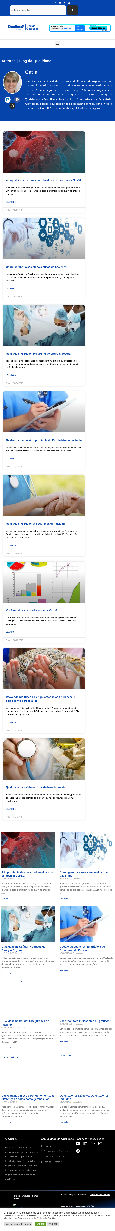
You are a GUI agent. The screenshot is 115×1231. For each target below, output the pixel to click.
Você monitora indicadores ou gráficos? (31, 610)
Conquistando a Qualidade (94, 99)
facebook (67, 108)
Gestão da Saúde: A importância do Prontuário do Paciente (44, 440)
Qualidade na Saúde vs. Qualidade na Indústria (36, 787)
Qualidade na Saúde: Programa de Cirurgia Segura (38, 353)
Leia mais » (11, 202)
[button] (57, 43)
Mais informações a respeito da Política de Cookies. (30, 1218)
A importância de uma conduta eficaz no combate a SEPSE (44, 180)
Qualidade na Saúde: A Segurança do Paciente (35, 523)
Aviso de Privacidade (100, 1194)
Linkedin (80, 108)
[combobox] (38, 10)
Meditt (48, 99)
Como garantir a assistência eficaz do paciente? (36, 267)
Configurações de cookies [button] (18, 1224)
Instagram (94, 108)
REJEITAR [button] (53, 1224)
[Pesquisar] (72, 10)
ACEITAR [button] (40, 1224)
